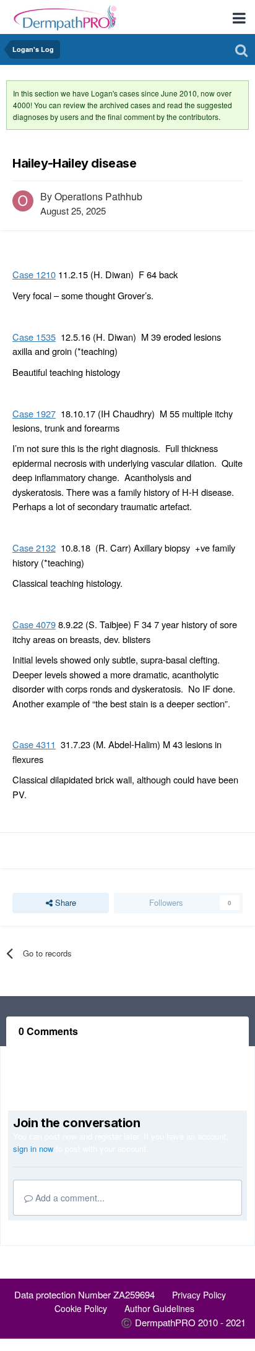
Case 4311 (34, 744)
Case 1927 (34, 413)
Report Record (48, 850)
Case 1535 (34, 336)
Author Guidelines (159, 1308)
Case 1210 (34, 274)
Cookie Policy (80, 1308)
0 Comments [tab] (48, 1031)
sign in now (33, 1148)
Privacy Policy (199, 1295)
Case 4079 (34, 624)
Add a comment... (69, 1197)
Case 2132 (34, 547)
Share (64, 902)
